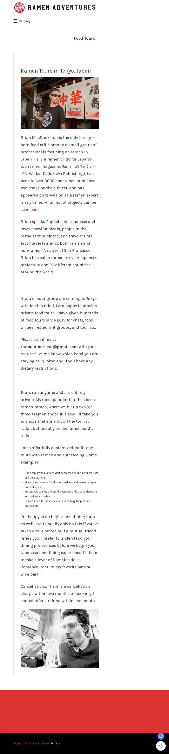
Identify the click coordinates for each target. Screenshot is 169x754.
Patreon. (55, 743)
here (34, 209)
